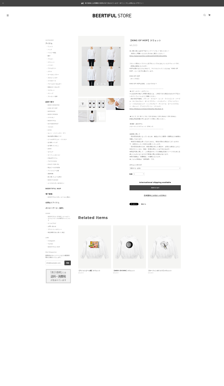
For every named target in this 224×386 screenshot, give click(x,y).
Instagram (51, 241)
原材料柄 (50, 173)
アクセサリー (52, 68)
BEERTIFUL (52, 120)
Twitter (50, 244)
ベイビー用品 (52, 52)
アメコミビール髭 (53, 170)
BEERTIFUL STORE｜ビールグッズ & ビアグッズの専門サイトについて (59, 218)
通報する (143, 204)
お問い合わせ (52, 226)
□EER (50, 149)
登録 (67, 263)
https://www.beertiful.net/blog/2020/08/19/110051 (148, 56)
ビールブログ (52, 223)
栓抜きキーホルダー (54, 87)
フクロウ (50, 127)
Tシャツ (50, 46)
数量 (131, 174)
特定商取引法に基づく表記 (56, 232)
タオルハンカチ (53, 78)
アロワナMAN (52, 161)
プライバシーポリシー (55, 229)
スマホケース (52, 81)
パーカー (50, 65)
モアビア (50, 152)
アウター (50, 59)
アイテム (49, 43)
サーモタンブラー (53, 74)
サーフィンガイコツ (54, 155)
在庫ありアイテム (53, 203)
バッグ (50, 49)
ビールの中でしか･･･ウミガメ (57, 139)
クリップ (50, 93)
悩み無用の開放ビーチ (55, 136)
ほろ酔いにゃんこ (53, 145)
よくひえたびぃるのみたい (56, 183)
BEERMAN (51, 111)
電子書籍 (49, 194)
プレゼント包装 (53, 96)
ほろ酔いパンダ (53, 142)
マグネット (51, 90)
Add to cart (155, 188)
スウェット (51, 62)
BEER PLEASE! (53, 180)
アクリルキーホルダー (55, 84)
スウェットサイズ (136, 165)
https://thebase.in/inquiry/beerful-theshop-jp (146, 109)
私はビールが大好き (54, 167)
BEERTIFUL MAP (53, 189)
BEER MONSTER (54, 105)
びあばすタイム (53, 158)
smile (50, 130)
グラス (50, 71)
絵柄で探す (50, 102)
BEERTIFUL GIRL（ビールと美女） (59, 197)
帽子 (49, 56)
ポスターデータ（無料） (55, 208)
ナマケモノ (51, 117)
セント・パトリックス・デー (57, 133)
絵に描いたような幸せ (55, 177)
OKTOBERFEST (53, 124)
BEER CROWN (53, 114)
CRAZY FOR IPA (53, 164)
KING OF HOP (53, 108)
